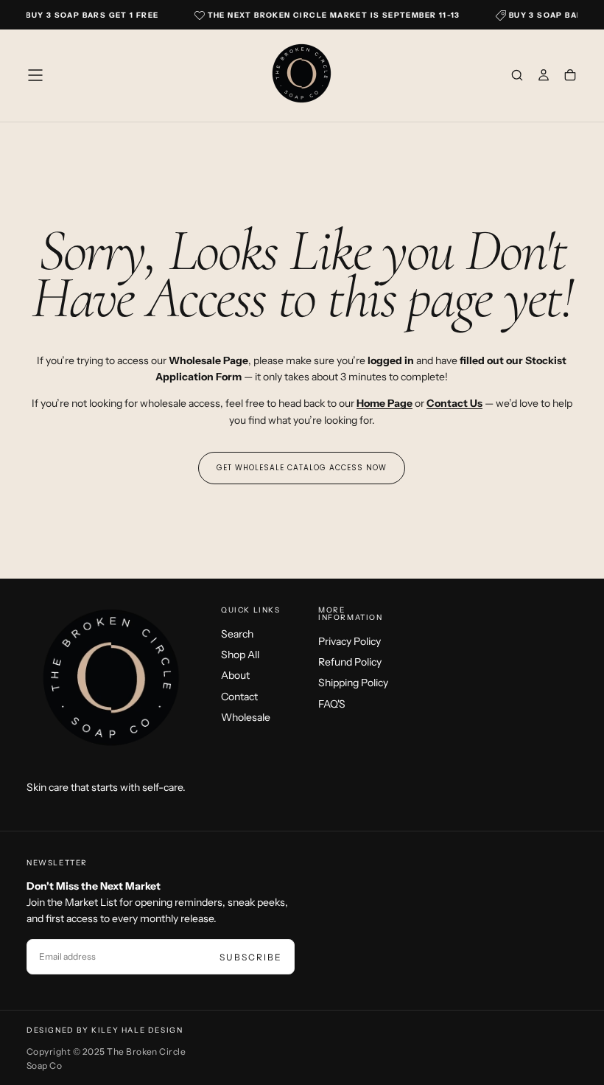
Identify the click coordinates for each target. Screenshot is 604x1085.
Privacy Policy (349, 641)
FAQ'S (331, 704)
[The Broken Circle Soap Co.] (112, 681)
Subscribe (251, 957)
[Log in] (543, 76)
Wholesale (245, 717)
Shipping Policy (353, 682)
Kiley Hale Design (137, 1030)
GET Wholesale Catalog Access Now (302, 467)
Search (237, 634)
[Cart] (570, 76)
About (235, 675)
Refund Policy (350, 662)
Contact (239, 696)
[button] (35, 75)
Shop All (240, 654)
